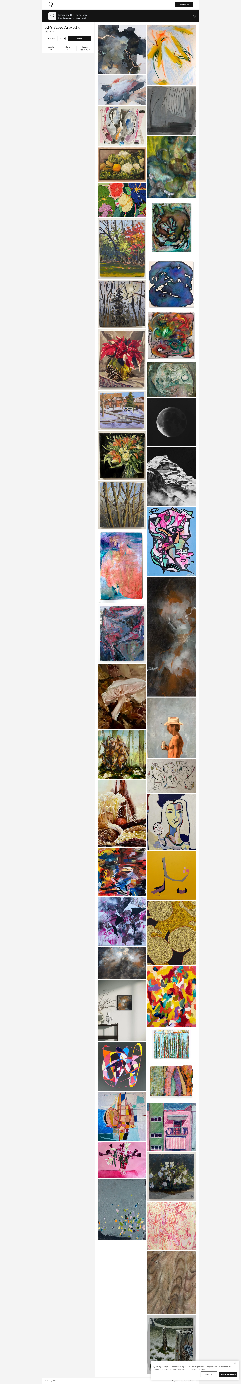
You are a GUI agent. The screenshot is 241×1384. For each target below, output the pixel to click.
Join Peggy (184, 4)
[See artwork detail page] (122, 49)
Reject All (208, 1374)
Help (173, 1381)
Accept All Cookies (228, 1374)
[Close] (235, 1363)
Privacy (185, 1381)
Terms (179, 1381)
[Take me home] (50, 4)
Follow (79, 38)
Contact (193, 1381)
